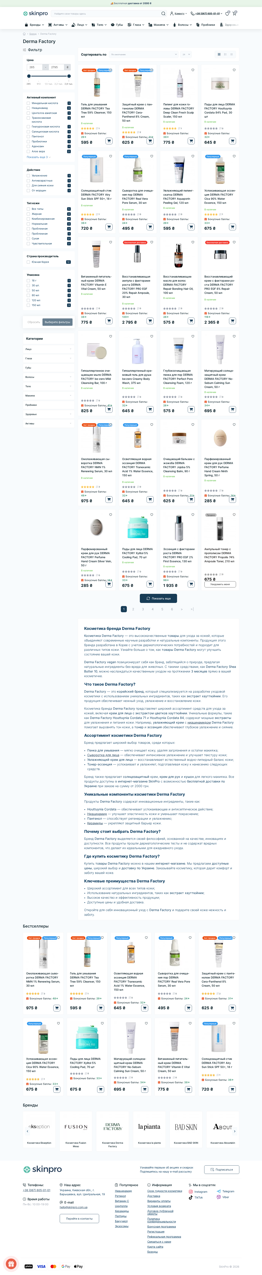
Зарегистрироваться (162, 640)
